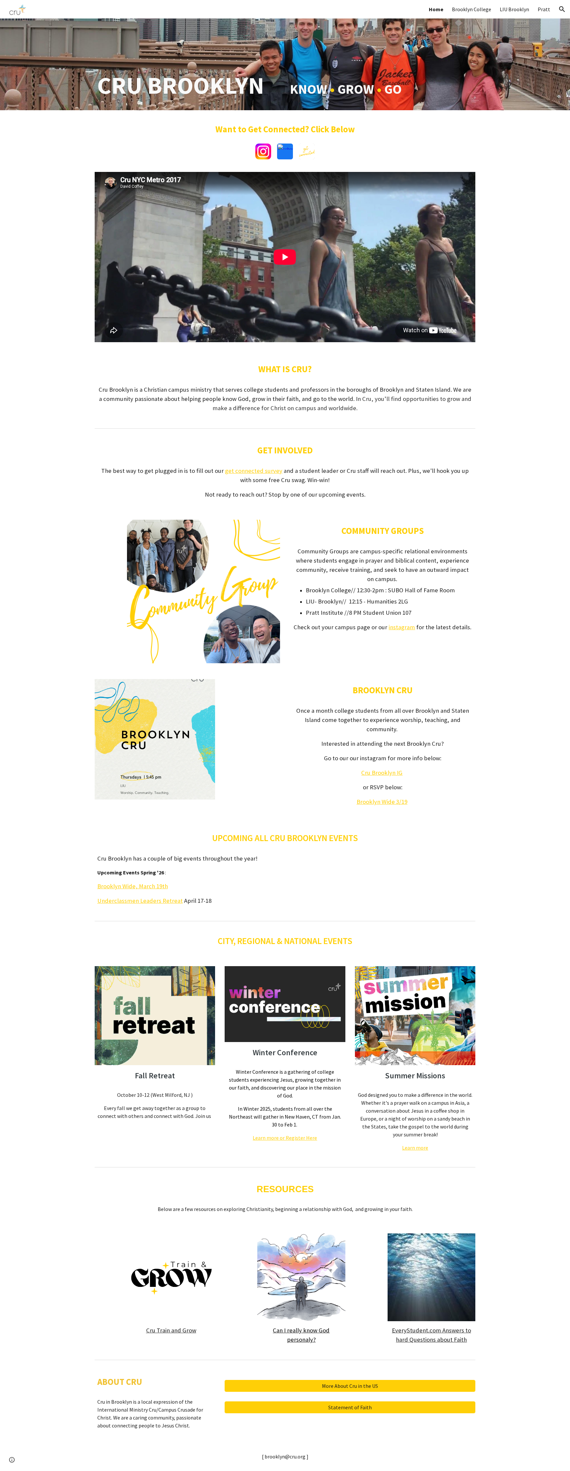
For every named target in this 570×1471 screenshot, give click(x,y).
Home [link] (436, 9)
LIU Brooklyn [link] (514, 9)
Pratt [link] (544, 9)
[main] (285, 64)
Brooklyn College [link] (471, 9)
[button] (562, 9)
